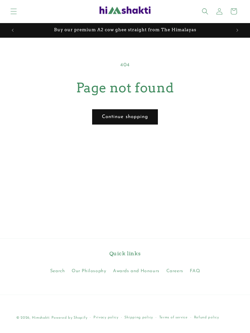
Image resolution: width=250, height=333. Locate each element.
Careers (174, 271)
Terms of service (173, 317)
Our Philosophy (89, 271)
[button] (14, 11)
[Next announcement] (237, 30)
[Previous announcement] (13, 30)
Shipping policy (138, 317)
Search (57, 271)
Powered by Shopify (69, 318)
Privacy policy (105, 317)
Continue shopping (125, 116)
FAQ (195, 271)
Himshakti (41, 318)
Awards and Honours (136, 271)
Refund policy (206, 317)
